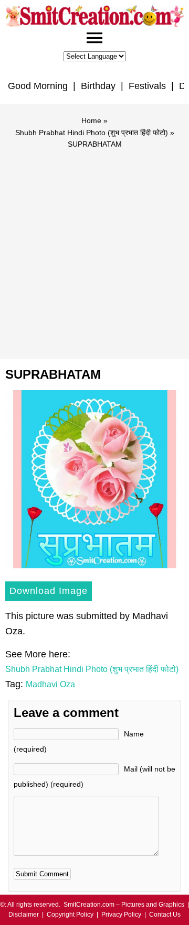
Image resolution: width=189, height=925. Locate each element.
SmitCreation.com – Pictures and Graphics (124, 904)
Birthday (98, 86)
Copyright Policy (70, 914)
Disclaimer (23, 914)
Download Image (48, 591)
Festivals (147, 86)
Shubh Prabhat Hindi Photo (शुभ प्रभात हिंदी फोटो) (91, 132)
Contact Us (165, 914)
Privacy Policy (121, 914)
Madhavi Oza (50, 684)
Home (91, 120)
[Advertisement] (94, 249)
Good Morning (38, 86)
